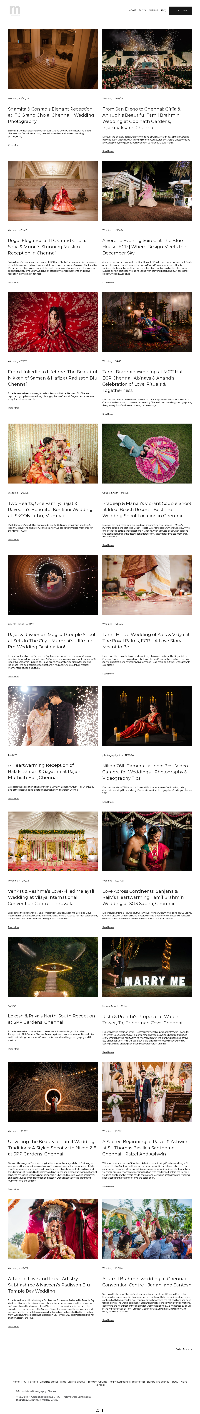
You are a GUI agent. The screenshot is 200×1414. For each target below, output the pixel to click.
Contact (99, 1384)
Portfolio (33, 1381)
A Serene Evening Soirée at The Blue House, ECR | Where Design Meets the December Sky (144, 246)
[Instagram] (97, 1410)
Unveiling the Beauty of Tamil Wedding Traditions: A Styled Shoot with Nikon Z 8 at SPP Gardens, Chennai (52, 1148)
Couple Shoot (110, 492)
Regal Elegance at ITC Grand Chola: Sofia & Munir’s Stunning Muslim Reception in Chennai (47, 246)
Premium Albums (96, 1381)
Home (16, 1381)
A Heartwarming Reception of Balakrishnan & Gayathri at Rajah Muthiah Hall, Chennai (44, 771)
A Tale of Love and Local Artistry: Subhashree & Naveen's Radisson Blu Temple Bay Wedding (49, 1285)
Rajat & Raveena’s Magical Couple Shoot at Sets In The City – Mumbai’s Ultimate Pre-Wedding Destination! (52, 640)
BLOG (142, 10)
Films (63, 1381)
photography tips (112, 755)
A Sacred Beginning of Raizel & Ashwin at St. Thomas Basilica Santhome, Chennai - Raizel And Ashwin (144, 1148)
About (174, 1381)
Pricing (184, 1381)
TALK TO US (180, 10)
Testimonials (138, 1381)
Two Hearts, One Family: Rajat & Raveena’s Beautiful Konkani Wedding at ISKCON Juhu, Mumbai (50, 509)
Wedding (13, 98)
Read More (13, 145)
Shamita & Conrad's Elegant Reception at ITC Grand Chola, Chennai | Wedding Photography (51, 115)
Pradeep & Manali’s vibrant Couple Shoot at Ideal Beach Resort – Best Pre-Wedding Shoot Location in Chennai (146, 509)
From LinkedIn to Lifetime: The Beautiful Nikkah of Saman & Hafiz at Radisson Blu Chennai (52, 378)
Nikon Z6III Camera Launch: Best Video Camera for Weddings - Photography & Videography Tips (145, 772)
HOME (132, 10)
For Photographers (119, 1381)
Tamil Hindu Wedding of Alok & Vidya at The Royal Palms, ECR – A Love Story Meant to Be (146, 640)
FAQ (163, 10)
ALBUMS (153, 10)
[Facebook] (102, 1410)
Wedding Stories (49, 1381)
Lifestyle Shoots (76, 1381)
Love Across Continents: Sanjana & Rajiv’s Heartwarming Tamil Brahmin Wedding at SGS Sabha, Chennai (143, 897)
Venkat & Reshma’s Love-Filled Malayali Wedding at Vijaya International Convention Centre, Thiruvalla (51, 897)
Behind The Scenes (158, 1381)
